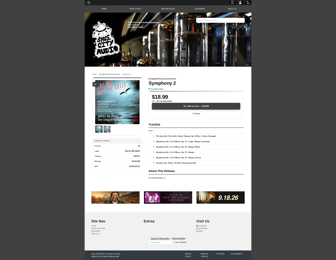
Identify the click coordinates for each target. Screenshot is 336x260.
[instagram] (238, 27)
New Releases (168, 9)
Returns (220, 254)
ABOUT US (232, 9)
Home (94, 74)
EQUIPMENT (200, 9)
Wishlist (197, 114)
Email (200, 231)
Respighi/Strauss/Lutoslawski (109, 74)
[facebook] (233, 27)
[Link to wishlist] (232, 3)
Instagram (202, 228)
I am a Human (180, 242)
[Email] (242, 27)
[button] (136, 9)
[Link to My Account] (240, 3)
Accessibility (237, 254)
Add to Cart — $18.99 (198, 106)
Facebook (202, 226)
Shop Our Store (98, 228)
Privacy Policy (188, 255)
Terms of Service (204, 255)
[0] (248, 3)
